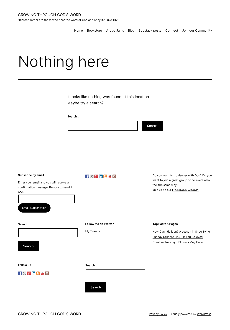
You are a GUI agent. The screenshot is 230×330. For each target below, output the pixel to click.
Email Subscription (34, 207)
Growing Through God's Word (49, 15)
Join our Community (197, 30)
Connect (171, 30)
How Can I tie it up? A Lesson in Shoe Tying (181, 231)
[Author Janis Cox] (87, 176)
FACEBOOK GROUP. (185, 189)
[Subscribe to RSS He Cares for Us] (105, 176)
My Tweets (92, 231)
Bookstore (94, 30)
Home (78, 30)
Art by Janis (115, 30)
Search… (73, 116)
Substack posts (150, 30)
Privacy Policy (158, 314)
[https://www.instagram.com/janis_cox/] (114, 176)
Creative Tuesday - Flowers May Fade (178, 242)
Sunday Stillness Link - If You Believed (178, 237)
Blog (131, 30)
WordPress (204, 314)
